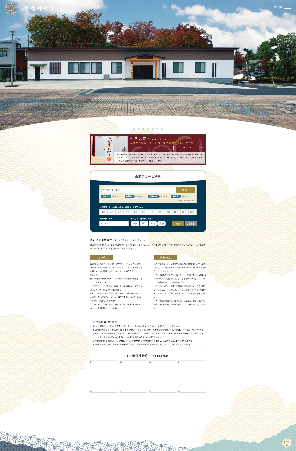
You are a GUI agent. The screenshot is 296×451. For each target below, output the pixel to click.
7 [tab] (162, 129)
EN (280, 7)
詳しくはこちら (188, 148)
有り (117, 196)
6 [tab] (157, 129)
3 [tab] (143, 129)
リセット (191, 224)
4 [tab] (148, 129)
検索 (185, 190)
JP (275, 7)
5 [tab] (152, 129)
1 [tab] (134, 129)
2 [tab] (139, 129)
